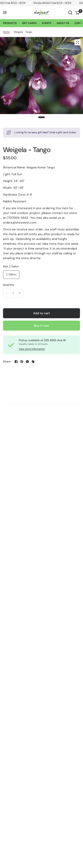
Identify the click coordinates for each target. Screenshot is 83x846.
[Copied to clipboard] (33, 361)
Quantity (8, 284)
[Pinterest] (21, 361)
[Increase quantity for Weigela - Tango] (20, 293)
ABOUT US (63, 23)
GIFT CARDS (29, 23)
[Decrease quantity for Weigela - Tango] (6, 293)
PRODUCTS (10, 23)
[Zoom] (78, 42)
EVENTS (46, 23)
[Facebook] (16, 361)
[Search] (70, 12)
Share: (7, 361)
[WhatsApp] (27, 361)
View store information (32, 349)
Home (6, 32)
